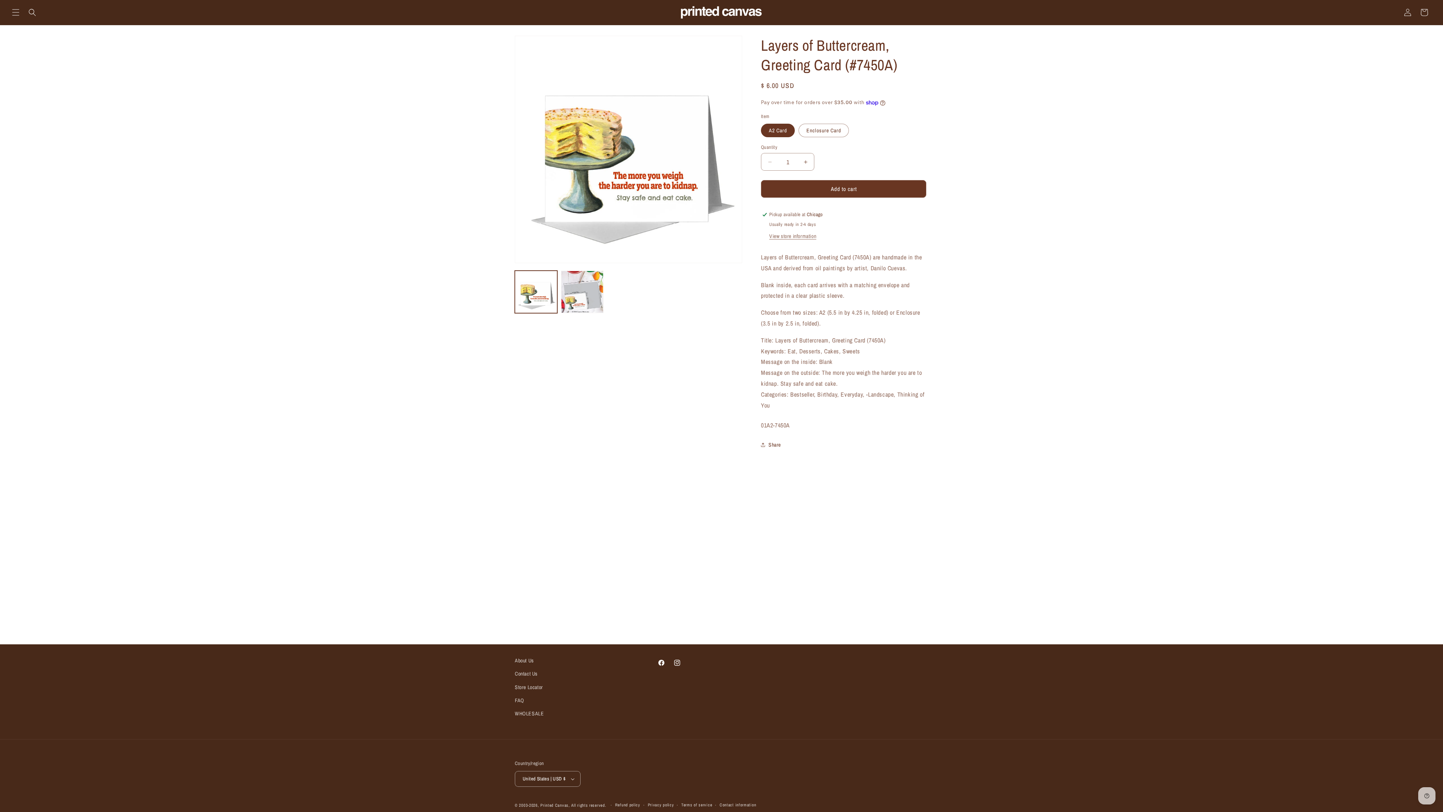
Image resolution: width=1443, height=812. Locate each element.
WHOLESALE (529, 713)
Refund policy (627, 804)
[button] (16, 12)
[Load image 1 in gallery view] (536, 292)
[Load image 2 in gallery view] (582, 292)
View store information (792, 236)
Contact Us (526, 673)
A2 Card (778, 130)
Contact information (738, 804)
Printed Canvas (554, 805)
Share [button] (774, 444)
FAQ (519, 700)
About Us (524, 660)
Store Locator (529, 687)
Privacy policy (661, 804)
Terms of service (696, 804)
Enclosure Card (823, 130)
